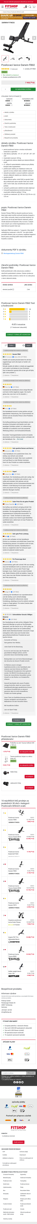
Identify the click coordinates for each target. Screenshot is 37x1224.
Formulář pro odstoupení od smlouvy (9, 1164)
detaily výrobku (9, 112)
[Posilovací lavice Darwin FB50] (21, 864)
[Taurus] (14, 839)
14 (30, 309)
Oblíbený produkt (9, 134)
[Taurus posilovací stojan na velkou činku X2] (6, 759)
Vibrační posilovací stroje (25, 1213)
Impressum (23, 1155)
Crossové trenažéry (8, 1174)
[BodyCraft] (14, 856)
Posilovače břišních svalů (25, 1205)
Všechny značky (7, 1219)
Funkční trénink (7, 1204)
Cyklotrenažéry (7, 1187)
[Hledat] (30, 7)
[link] (10, 1048)
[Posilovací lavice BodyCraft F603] (21, 847)
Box (4, 1190)
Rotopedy (6, 1193)
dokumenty (8, 119)
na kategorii (29, 776)
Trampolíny (23, 1181)
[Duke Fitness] (14, 925)
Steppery (5, 1199)
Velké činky (13, 772)
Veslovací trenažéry (25, 1177)
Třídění (11, 345)
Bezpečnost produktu (11, 138)
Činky (21, 1187)
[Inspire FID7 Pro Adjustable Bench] (21, 932)
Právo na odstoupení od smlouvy (26, 1159)
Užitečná (6, 375)
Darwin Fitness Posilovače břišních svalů (13, 12)
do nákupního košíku (23, 89)
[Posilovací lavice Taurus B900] (21, 949)
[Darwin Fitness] (8, 22)
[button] (5, 58)
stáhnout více (18, 720)
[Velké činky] (6, 772)
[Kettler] (14, 976)
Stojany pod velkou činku (25, 1200)
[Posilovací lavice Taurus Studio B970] (21, 830)
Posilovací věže (7, 1181)
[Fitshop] (11, 7)
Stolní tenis (6, 1184)
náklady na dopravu (8, 1158)
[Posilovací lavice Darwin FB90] (21, 813)
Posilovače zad (7, 1209)
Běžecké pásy (7, 1177)
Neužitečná (15, 375)
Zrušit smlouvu (18, 1142)
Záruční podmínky (10, 123)
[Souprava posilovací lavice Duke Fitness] (21, 915)
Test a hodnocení (9, 127)
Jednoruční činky (15, 783)
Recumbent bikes (25, 1190)
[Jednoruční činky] (6, 783)
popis (6, 116)
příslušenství (8, 130)
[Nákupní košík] (34, 7)
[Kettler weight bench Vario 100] (21, 966)
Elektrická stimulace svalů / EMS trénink (8, 1213)
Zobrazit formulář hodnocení (18, 334)
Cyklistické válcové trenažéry (25, 1194)
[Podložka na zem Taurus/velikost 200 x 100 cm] (6, 745)
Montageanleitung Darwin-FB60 (14, 253)
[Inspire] (14, 942)
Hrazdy (22, 1209)
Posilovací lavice (24, 1184)
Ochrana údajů (24, 1151)
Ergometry (23, 1174)
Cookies (5, 1155)
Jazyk (28, 345)
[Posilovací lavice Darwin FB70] (21, 898)
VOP (4, 1151)
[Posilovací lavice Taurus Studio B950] (21, 881)
